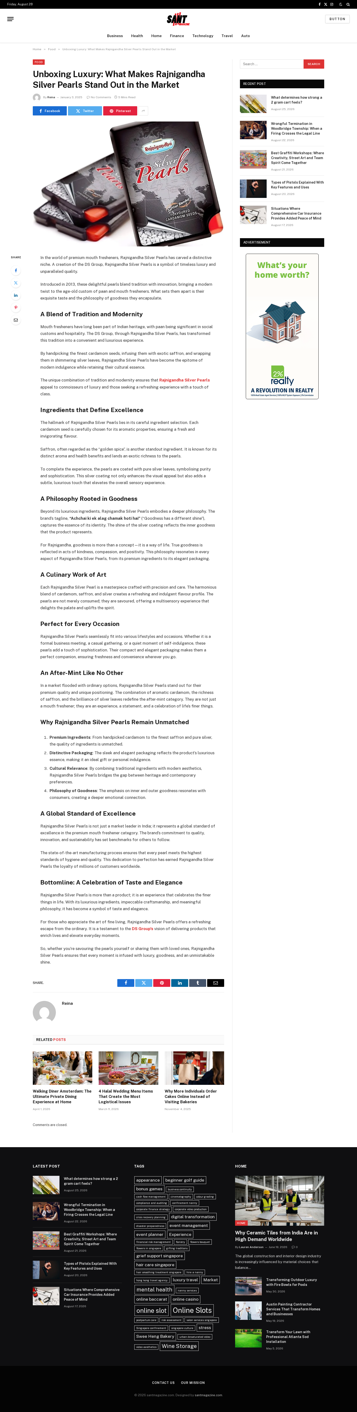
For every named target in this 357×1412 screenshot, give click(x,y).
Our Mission (193, 1383)
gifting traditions (176, 1248)
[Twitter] (16, 283)
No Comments (101, 97)
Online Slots (192, 1310)
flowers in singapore (148, 1248)
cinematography (181, 1196)
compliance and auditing (151, 1202)
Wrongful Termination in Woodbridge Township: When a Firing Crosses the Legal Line (296, 128)
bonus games (149, 1188)
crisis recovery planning (151, 1217)
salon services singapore (202, 1320)
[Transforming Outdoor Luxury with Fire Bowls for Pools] (248, 1286)
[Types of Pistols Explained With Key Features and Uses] (253, 188)
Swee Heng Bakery (155, 1336)
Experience (180, 1234)
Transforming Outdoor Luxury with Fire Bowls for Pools (291, 1282)
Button (337, 19)
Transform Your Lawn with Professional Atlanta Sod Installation (288, 1337)
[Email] (16, 320)
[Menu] (10, 19)
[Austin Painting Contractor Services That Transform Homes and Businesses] (248, 1310)
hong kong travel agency (152, 1280)
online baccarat (151, 1299)
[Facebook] (16, 270)
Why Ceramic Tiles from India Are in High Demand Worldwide (276, 1236)
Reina (51, 97)
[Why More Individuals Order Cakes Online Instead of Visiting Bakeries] (194, 1068)
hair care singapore (155, 1264)
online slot (151, 1310)
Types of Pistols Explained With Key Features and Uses (297, 184)
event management (189, 1225)
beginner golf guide (184, 1180)
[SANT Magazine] (178, 19)
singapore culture (182, 1328)
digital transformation (193, 1216)
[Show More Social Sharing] (143, 110)
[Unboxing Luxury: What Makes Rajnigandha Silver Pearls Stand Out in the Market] (128, 184)
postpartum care (146, 1320)
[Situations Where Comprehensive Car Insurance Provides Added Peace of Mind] (253, 215)
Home (156, 36)
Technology (202, 36)
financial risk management (153, 1242)
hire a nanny (195, 1272)
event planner (149, 1234)
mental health (154, 1289)
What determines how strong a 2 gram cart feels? (296, 100)
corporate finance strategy (153, 1209)
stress (205, 1327)
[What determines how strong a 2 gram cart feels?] (253, 104)
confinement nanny (184, 1202)
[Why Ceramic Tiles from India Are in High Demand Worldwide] (279, 1201)
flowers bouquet (200, 1242)
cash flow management (151, 1196)
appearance (148, 1180)
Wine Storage (179, 1346)
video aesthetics (146, 1347)
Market (210, 1279)
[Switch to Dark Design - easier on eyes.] (340, 4)
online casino (185, 1299)
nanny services (187, 1290)
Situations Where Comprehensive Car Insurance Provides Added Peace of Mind (296, 213)
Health (137, 36)
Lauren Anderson (251, 1247)
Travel (227, 36)
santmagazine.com (208, 1395)
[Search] (348, 4)
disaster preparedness (150, 1226)
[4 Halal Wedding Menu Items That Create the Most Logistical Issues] (128, 1068)
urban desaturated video (194, 1336)
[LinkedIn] (16, 295)
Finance (177, 36)
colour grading (205, 1196)
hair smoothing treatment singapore (158, 1272)
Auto (245, 36)
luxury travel (185, 1279)
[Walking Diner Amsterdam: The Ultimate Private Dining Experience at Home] (62, 1068)
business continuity (180, 1189)
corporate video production (191, 1209)
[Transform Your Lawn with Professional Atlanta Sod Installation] (248, 1338)
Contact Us (163, 1383)
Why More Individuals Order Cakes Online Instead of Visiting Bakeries (191, 1096)
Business (115, 36)
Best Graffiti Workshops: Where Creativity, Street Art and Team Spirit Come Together (297, 158)
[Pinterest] (16, 307)
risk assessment (171, 1320)
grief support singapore (159, 1255)
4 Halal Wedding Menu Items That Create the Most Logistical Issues (126, 1096)
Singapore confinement (151, 1328)
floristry (180, 1242)
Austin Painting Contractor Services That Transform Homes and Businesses (293, 1309)
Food (39, 62)
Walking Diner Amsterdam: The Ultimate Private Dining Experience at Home (62, 1096)
